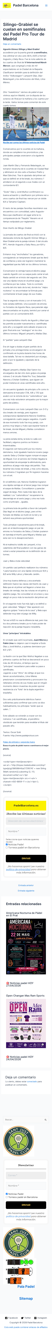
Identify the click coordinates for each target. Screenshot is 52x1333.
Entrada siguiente (26, 891)
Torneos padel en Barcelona (24, 847)
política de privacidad (18, 869)
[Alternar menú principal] (46, 5)
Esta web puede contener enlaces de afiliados (26, 1327)
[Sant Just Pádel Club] (18, 1141)
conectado (32, 1081)
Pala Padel (26, 1286)
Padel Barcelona (26, 5)
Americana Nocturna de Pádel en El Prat (24, 914)
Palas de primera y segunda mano (19, 742)
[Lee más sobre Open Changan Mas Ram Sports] (26, 1023)
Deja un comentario (12, 44)
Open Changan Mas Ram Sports (25, 995)
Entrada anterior (26, 885)
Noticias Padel (16, 844)
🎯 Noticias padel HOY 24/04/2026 (19, 1058)
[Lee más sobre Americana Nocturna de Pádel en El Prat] (26, 946)
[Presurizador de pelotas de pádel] (19, 1271)
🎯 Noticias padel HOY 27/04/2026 (19, 984)
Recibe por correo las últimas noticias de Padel (24, 142)
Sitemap (26, 1298)
